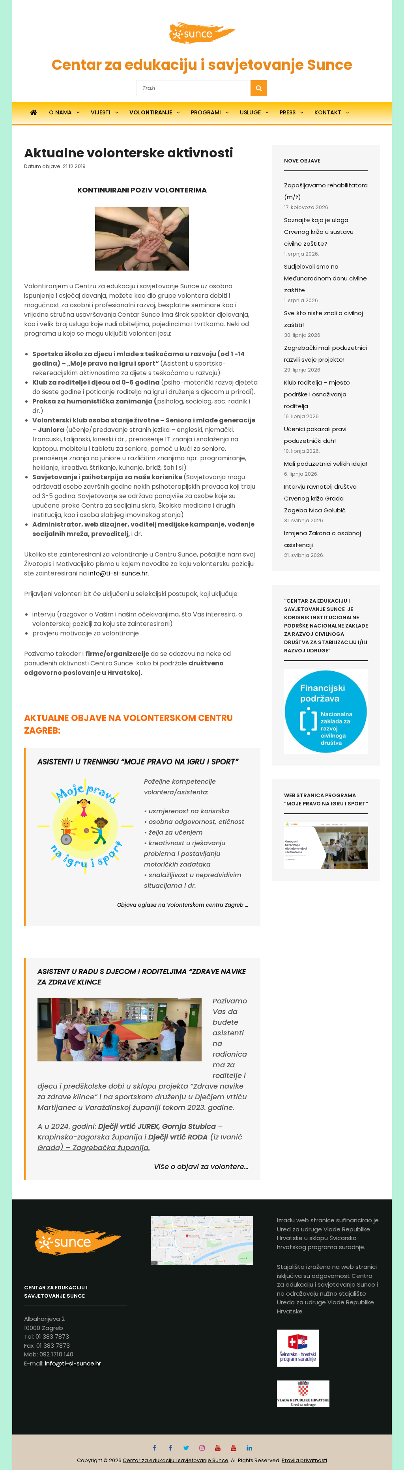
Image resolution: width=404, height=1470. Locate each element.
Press (288, 112)
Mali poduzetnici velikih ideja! (325, 463)
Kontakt (327, 112)
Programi (206, 112)
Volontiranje (150, 112)
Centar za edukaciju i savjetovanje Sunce (202, 65)
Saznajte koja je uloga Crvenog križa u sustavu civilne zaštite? (319, 232)
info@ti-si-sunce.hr (118, 573)
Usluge (250, 112)
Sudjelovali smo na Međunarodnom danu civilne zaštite (325, 278)
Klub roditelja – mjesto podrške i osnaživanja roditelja (317, 394)
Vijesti (100, 112)
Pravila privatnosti (304, 1460)
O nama (60, 112)
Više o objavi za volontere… (201, 1166)
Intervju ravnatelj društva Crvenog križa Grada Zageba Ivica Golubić (320, 498)
